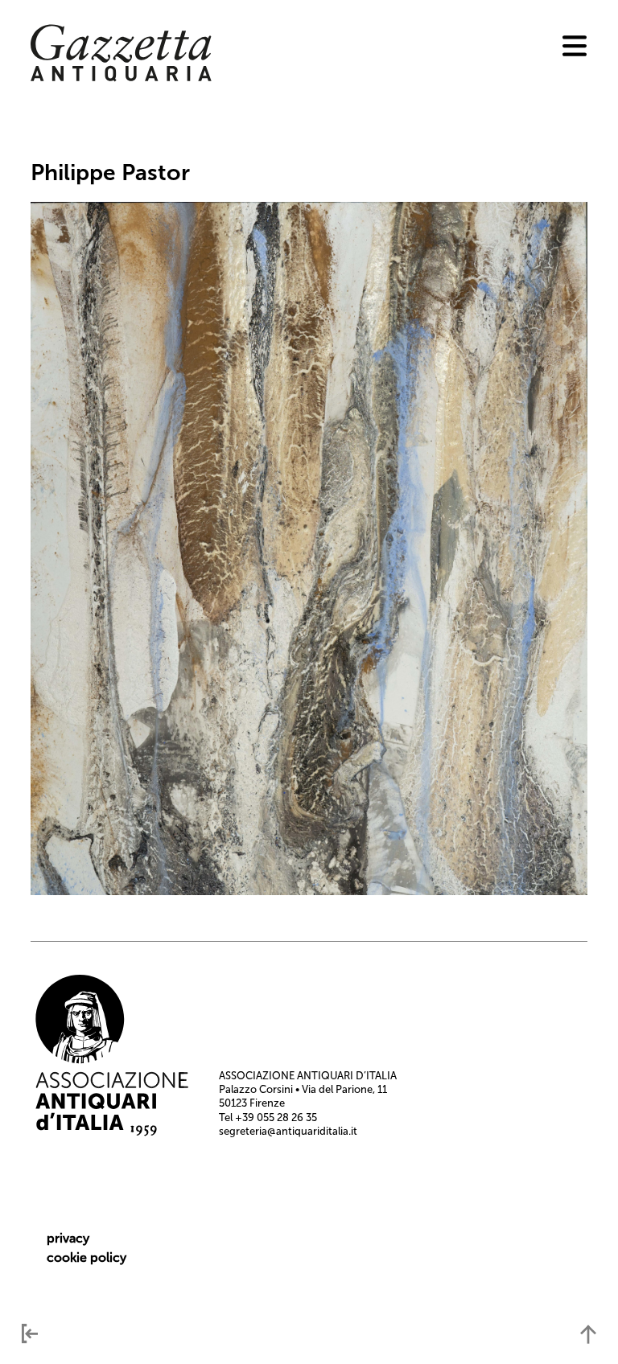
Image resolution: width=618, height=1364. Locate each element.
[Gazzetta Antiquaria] (121, 77)
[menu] (574, 46)
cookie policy (86, 1257)
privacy (68, 1238)
